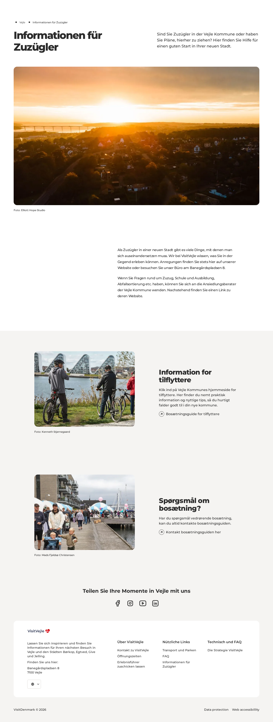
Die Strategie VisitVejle (225, 650)
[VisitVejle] (38, 631)
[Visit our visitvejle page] (117, 603)
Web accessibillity (245, 710)
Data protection (216, 710)
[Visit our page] (130, 603)
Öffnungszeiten (129, 656)
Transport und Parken (179, 650)
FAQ (166, 656)
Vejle (22, 22)
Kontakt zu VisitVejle (133, 650)
